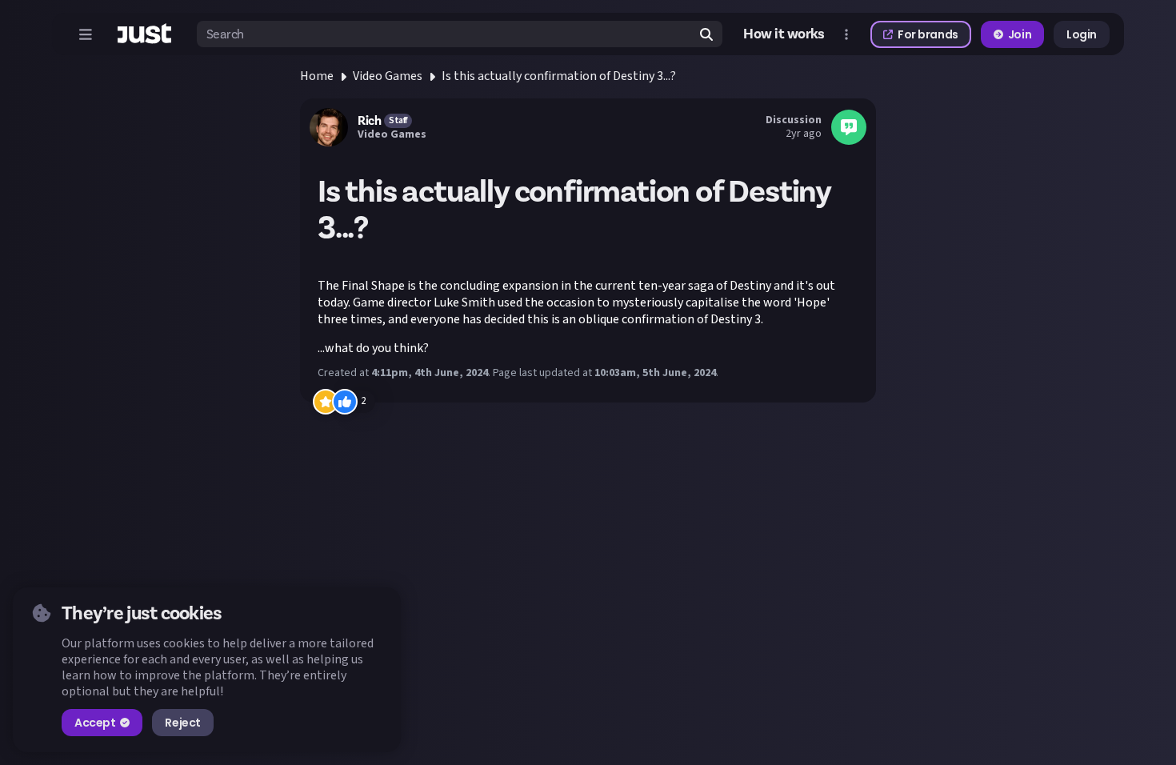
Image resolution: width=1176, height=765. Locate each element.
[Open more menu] (846, 34)
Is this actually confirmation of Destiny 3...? (559, 76)
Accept (94, 723)
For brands (928, 34)
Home (317, 76)
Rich (369, 121)
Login (1081, 34)
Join (1019, 34)
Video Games (387, 76)
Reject (182, 723)
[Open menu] (85, 34)
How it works (784, 34)
